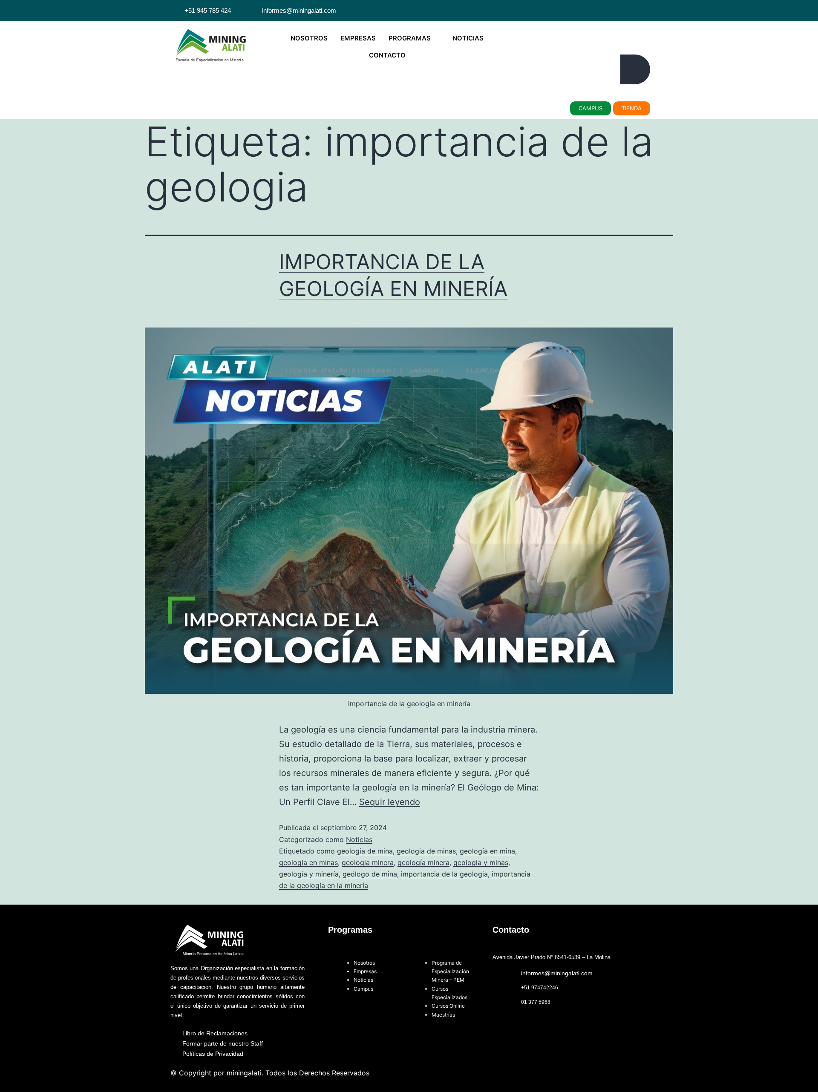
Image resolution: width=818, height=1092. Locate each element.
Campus (364, 989)
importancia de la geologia (444, 874)
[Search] (635, 69)
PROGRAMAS (410, 38)
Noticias (359, 839)
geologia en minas (308, 862)
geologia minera (368, 862)
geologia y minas (480, 862)
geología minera (423, 862)
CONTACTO (387, 55)
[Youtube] (632, 11)
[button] (532, 31)
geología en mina (487, 851)
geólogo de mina (370, 874)
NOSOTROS (309, 38)
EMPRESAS (358, 38)
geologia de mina (365, 851)
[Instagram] (642, 11)
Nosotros (364, 963)
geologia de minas (426, 851)
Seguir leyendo (389, 802)
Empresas (365, 971)
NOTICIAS (468, 38)
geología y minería (309, 874)
